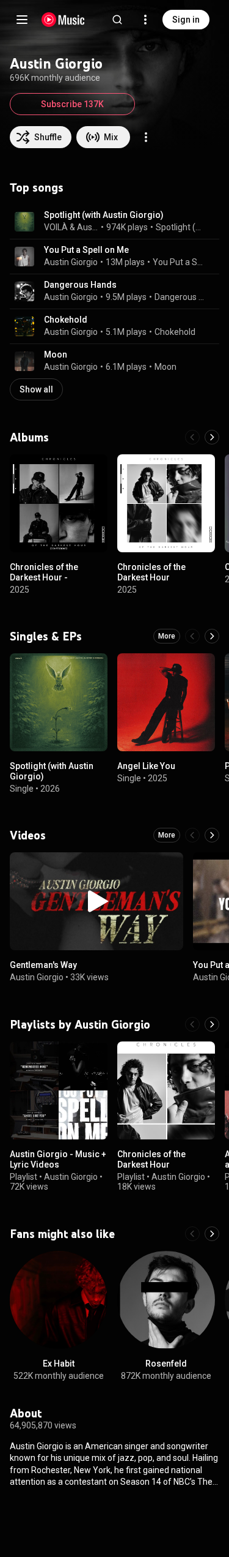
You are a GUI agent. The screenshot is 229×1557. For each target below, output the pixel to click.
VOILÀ (56, 227)
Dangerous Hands (80, 285)
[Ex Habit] (58, 1300)
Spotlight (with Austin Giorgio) (104, 215)
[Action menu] (146, 137)
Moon (55, 354)
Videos (28, 835)
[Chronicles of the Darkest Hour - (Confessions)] (58, 503)
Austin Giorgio (88, 227)
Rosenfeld (166, 1363)
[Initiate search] (117, 19)
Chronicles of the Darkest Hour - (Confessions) (44, 577)
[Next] (211, 437)
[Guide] (22, 19)
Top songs (37, 187)
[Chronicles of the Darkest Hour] (166, 503)
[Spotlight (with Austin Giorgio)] (58, 702)
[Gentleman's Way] (96, 901)
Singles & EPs (46, 636)
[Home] (63, 19)
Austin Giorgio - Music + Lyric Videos (58, 1159)
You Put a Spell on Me (86, 250)
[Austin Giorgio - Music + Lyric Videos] (58, 1090)
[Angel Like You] (166, 702)
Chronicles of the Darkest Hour (151, 572)
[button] (24, 221)
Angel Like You (146, 766)
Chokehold (65, 320)
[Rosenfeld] (166, 1300)
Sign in (186, 19)
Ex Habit (59, 1363)
